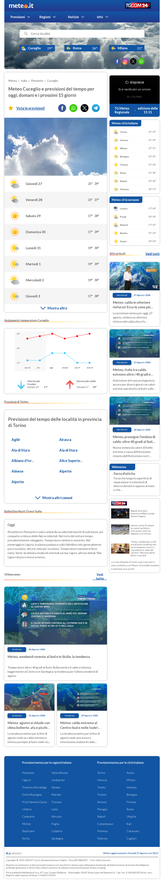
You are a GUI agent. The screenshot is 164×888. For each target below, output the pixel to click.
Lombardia (58, 780)
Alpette (65, 471)
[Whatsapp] (73, 108)
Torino (101, 772)
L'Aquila (131, 816)
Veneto (56, 787)
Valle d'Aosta (59, 772)
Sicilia (25, 838)
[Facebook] (117, 61)
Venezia (131, 787)
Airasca (65, 439)
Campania (28, 816)
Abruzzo (56, 816)
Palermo (102, 838)
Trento (101, 787)
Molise (26, 824)
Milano (131, 780)
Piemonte (28, 772)
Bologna (132, 794)
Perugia (102, 809)
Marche (56, 794)
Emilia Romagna (32, 794)
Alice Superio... (71, 460)
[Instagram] (125, 61)
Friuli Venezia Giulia (34, 802)
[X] (133, 61)
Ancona (101, 802)
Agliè (16, 439)
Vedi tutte (100, 576)
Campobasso (105, 824)
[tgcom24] (138, 5)
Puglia (55, 824)
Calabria (56, 831)
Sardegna (57, 838)
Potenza (102, 831)
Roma (130, 809)
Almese (18, 471)
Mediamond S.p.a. (31, 872)
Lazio (54, 809)
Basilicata (28, 831)
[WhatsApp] (141, 61)
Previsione (122, 295)
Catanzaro (133, 831)
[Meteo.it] (21, 6)
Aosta (130, 772)
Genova (102, 780)
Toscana (56, 802)
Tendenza (17, 649)
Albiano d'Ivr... (23, 460)
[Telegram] (96, 108)
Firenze (131, 802)
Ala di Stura (21, 450)
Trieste (101, 794)
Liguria (26, 780)
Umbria (26, 809)
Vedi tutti (152, 254)
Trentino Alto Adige (34, 787)
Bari (129, 824)
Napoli (101, 816)
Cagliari (132, 838)
